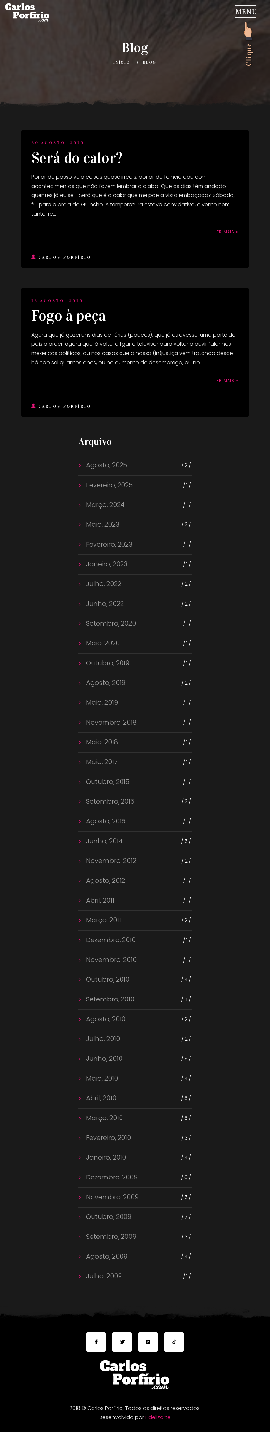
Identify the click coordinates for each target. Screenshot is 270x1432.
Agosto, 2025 (105, 465)
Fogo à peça (68, 316)
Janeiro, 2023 (105, 564)
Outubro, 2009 (107, 1216)
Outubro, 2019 (106, 663)
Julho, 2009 (103, 1276)
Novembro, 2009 (111, 1197)
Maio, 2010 (101, 1078)
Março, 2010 (103, 1117)
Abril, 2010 (100, 1098)
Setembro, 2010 (109, 999)
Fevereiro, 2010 (107, 1137)
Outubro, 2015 (106, 781)
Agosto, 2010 (104, 1019)
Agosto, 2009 (105, 1256)
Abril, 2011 (99, 900)
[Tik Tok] (174, 1342)
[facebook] (96, 1342)
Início (121, 62)
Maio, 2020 (102, 643)
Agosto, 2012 (104, 880)
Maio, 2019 (101, 702)
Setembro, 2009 (110, 1236)
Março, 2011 (102, 920)
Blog (150, 62)
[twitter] (122, 1342)
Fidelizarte (158, 1417)
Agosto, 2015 (104, 821)
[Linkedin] (148, 1342)
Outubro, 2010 (106, 979)
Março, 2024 (104, 504)
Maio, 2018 (101, 742)
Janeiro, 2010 (105, 1157)
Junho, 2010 (103, 1058)
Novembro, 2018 (110, 722)
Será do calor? (76, 158)
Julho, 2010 (102, 1038)
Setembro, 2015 (109, 801)
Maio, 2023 (101, 524)
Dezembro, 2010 (110, 939)
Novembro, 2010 (110, 959)
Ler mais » (226, 232)
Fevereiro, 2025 (108, 485)
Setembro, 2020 (110, 623)
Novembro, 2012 (110, 860)
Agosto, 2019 (104, 682)
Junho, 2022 (104, 603)
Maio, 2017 (101, 761)
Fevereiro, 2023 (108, 544)
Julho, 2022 (102, 583)
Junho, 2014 (103, 841)
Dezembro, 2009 (111, 1177)
